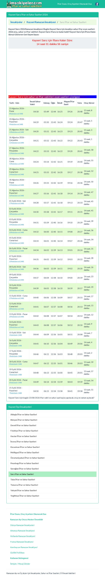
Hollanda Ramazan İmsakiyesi (22, 536)
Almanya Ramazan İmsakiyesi (22, 530)
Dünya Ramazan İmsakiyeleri (22, 525)
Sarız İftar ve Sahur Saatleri (22, 474)
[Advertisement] (52, 72)
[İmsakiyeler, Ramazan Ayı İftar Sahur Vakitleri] (24, 4)
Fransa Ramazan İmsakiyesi (21, 542)
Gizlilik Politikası (17, 552)
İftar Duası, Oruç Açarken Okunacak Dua (74, 4)
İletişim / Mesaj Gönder (20, 564)
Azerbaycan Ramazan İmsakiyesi (23, 547)
